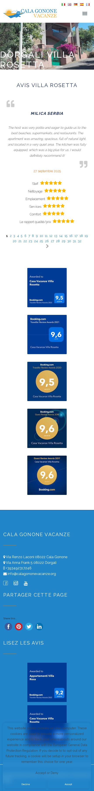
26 (47, 241)
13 (55, 236)
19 (86, 236)
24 (36, 241)
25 (41, 241)
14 (61, 236)
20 (14, 241)
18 (81, 236)
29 (63, 241)
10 (41, 236)
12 (50, 236)
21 (19, 241)
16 (71, 236)
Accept (68, 784)
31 (74, 241)
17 (76, 236)
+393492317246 (18, 568)
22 (25, 241)
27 (52, 241)
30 (69, 241)
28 (58, 241)
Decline (25, 784)
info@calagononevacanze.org (32, 574)
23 (30, 241)
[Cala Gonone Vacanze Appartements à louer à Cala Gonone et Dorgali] (11, 13)
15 (66, 236)
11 (46, 236)
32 (79, 241)
